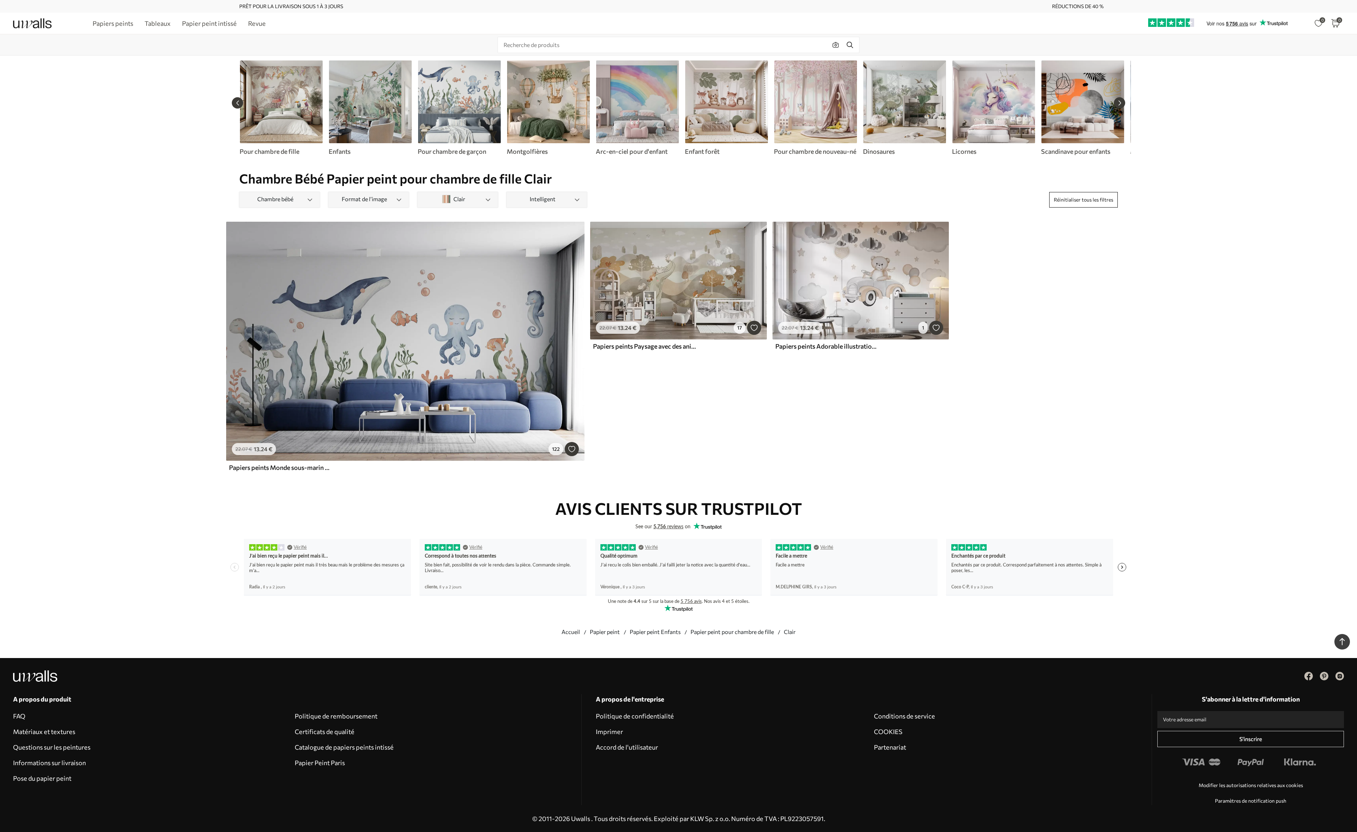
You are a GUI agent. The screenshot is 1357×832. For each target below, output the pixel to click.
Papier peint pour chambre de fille (732, 631)
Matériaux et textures (44, 731)
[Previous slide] (237, 103)
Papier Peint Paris (320, 763)
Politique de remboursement (336, 716)
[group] (281, 108)
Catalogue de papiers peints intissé (344, 747)
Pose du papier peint (42, 778)
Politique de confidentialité (635, 716)
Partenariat (890, 747)
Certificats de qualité (324, 731)
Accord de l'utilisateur (627, 747)
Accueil (571, 631)
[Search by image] (835, 45)
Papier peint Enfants (655, 631)
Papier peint (605, 631)
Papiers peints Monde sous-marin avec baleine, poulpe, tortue (280, 467)
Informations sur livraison (49, 763)
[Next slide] (1119, 103)
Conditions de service (904, 716)
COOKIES (888, 731)
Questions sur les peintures (51, 747)
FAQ (19, 716)
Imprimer (609, 731)
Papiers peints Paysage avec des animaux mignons (644, 346)
